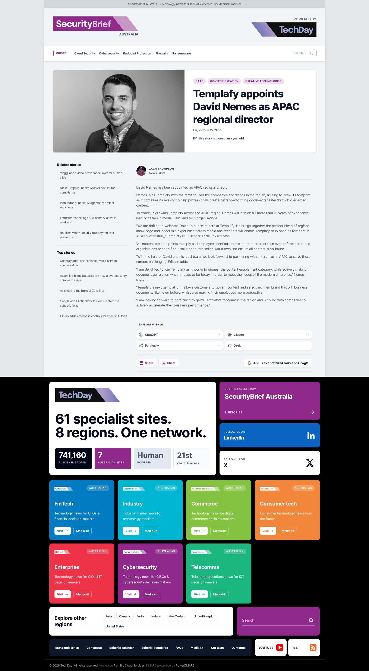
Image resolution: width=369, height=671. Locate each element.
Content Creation (224, 81)
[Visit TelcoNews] (205, 552)
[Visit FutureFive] (274, 488)
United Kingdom (205, 616)
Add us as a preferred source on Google (280, 363)
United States (115, 626)
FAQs (179, 647)
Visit (60, 531)
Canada (124, 616)
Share (149, 363)
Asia (109, 616)
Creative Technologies (263, 81)
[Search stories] (311, 620)
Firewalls (161, 53)
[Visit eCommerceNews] (205, 488)
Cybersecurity (109, 53)
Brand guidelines (67, 647)
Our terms (238, 647)
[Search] (311, 53)
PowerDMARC (185, 665)
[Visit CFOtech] (68, 488)
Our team (217, 647)
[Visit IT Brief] (68, 552)
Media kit (82, 531)
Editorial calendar (121, 647)
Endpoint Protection (137, 53)
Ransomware (181, 53)
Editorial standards (155, 647)
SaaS (199, 81)
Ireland (156, 616)
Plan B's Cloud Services (129, 665)
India (140, 616)
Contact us (94, 647)
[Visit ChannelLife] (137, 488)
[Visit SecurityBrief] (137, 552)
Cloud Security (84, 53)
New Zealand (177, 616)
